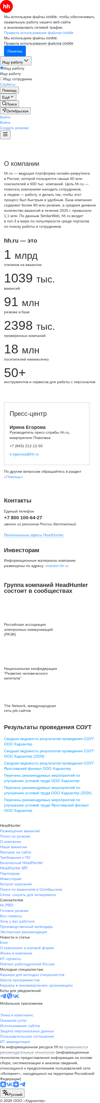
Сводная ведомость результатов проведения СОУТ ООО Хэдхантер (49, 741)
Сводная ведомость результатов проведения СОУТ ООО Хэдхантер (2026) (49, 753)
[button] (5, 117)
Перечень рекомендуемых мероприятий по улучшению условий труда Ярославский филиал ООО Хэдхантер (46, 805)
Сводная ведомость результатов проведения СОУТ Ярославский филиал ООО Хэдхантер (49, 766)
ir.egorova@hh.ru (24, 454)
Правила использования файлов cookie (38, 43)
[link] (9, 103)
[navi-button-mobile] (5, 134)
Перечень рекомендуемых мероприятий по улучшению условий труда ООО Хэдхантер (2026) (48, 790)
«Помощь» (13, 477)
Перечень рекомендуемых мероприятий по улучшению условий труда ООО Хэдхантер (42, 778)
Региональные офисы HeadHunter (34, 535)
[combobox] (12, 1093)
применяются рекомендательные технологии (44, 1049)
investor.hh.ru (57, 566)
